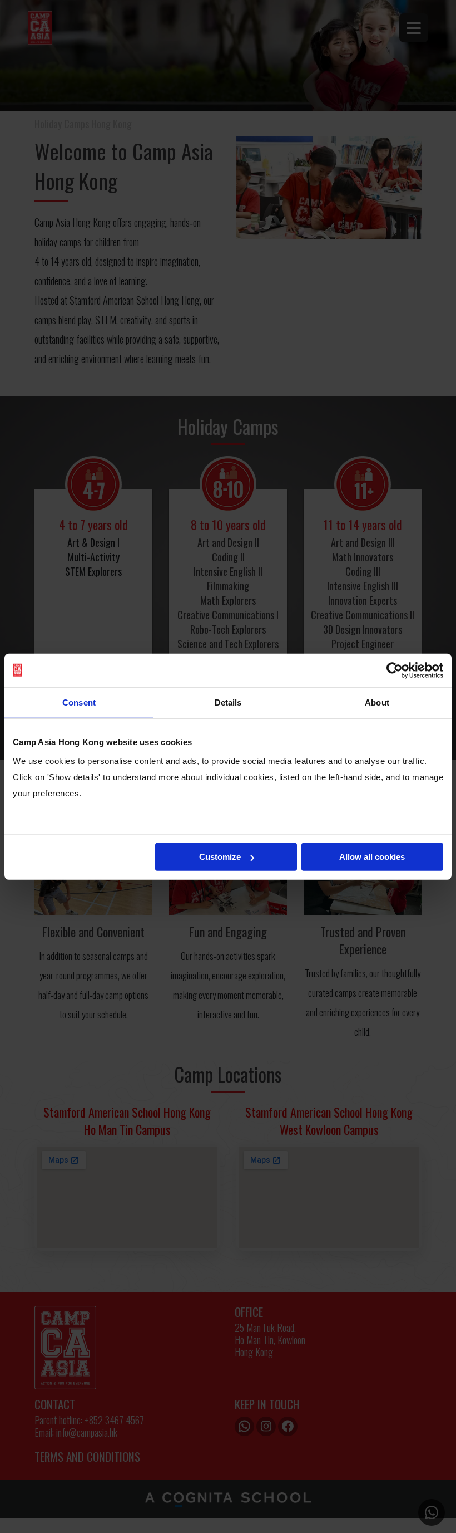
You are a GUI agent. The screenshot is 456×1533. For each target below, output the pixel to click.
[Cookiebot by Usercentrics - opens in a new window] (394, 670)
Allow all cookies (372, 856)
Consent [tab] (79, 702)
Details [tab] (228, 702)
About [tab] (377, 702)
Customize (220, 856)
